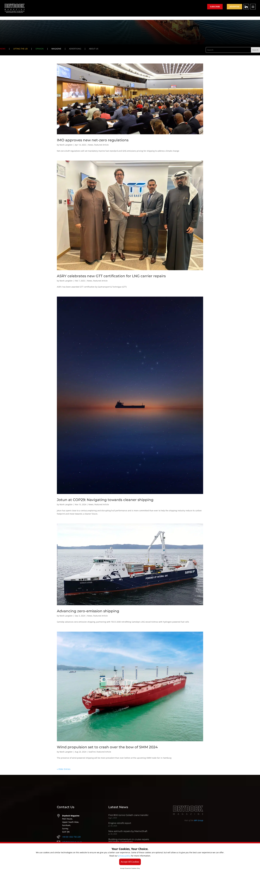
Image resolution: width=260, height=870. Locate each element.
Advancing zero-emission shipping (88, 611)
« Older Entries (63, 769)
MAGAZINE (56, 48)
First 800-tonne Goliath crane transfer (128, 815)
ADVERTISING (75, 48)
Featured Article (101, 144)
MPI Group (198, 820)
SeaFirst (92, 751)
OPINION (39, 48)
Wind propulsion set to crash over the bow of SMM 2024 (107, 747)
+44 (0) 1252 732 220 (71, 836)
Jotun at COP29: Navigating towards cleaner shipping (105, 500)
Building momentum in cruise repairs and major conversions (128, 840)
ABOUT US (93, 48)
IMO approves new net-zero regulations (93, 140)
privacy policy (124, 855)
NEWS (2, 48)
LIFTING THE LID (20, 48)
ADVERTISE (234, 6)
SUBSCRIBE (215, 6)
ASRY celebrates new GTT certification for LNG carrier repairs (111, 276)
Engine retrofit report (119, 823)
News (90, 144)
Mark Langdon (66, 144)
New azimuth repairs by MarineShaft (127, 831)
